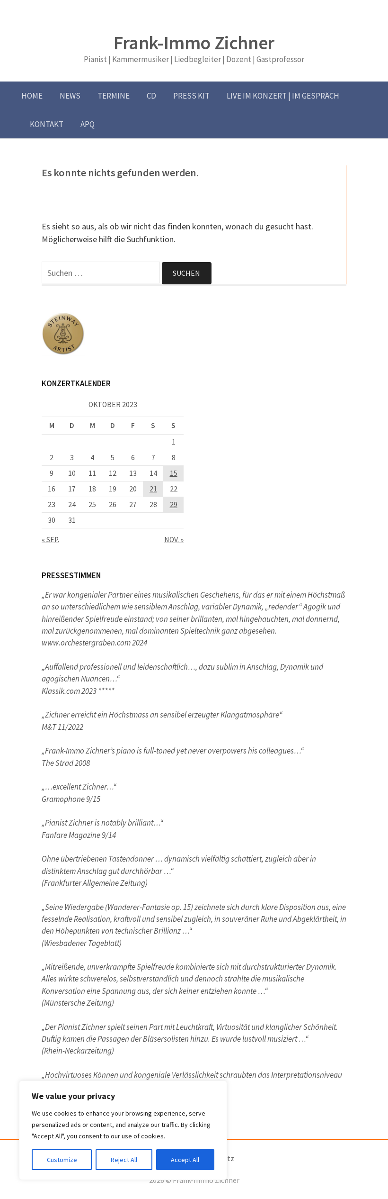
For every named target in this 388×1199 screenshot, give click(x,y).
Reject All (124, 1159)
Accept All (185, 1159)
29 (173, 504)
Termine (113, 96)
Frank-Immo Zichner (194, 42)
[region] (123, 1130)
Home (32, 96)
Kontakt (46, 124)
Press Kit (191, 96)
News (70, 96)
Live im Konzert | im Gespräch (283, 96)
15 (173, 473)
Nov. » (174, 539)
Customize (62, 1159)
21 (153, 488)
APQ (87, 124)
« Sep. (50, 539)
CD (151, 96)
